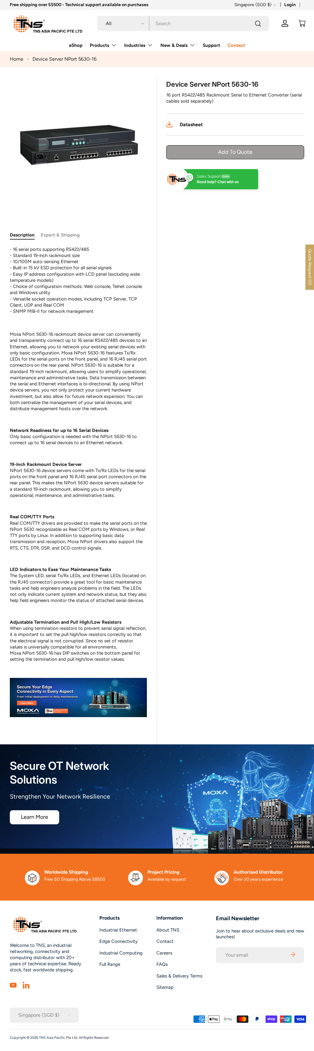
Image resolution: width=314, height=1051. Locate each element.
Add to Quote (235, 152)
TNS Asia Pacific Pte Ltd (58, 1037)
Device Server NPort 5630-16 (65, 59)
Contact (236, 45)
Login (290, 4)
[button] (302, 23)
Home (16, 59)
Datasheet (191, 124)
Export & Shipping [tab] (60, 235)
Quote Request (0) (309, 267)
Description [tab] (22, 235)
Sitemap (165, 987)
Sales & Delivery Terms (179, 976)
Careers (164, 953)
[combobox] (183, 23)
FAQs (162, 964)
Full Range (109, 964)
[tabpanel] (78, 481)
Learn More (34, 817)
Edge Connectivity (118, 941)
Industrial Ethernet (118, 930)
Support (211, 45)
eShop (75, 45)
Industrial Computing (121, 953)
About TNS (167, 930)
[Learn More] (78, 697)
